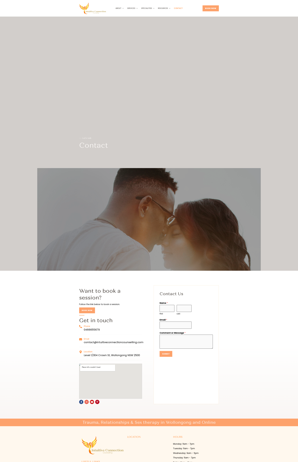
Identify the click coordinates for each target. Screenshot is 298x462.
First (161, 313)
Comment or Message (173, 332)
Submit (166, 354)
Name (164, 303)
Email (86, 339)
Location (88, 351)
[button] (211, 8)
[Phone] (80, 326)
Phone (87, 326)
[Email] (80, 339)
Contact (178, 8)
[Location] (80, 351)
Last (178, 313)
